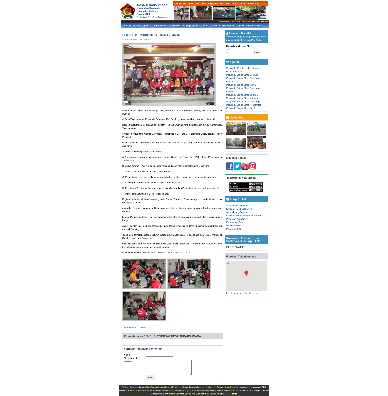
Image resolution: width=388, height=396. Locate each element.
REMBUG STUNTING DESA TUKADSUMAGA (166, 252)
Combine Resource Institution (221, 387)
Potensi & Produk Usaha (250, 25)
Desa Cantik (253, 3)
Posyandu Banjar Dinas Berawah (242, 74)
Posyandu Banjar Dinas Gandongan (243, 101)
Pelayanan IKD (233, 225)
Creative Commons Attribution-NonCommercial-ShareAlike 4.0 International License (202, 394)
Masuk (258, 53)
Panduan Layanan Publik (224, 25)
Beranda (127, 25)
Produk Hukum (160, 25)
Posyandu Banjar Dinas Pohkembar (243, 104)
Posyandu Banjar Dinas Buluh (240, 108)
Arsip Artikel (237, 199)
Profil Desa (181, 3)
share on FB (130, 327)
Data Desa (231, 3)
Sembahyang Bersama (237, 205)
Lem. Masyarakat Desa (212, 3)
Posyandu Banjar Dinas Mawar (241, 84)
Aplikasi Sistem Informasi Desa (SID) (159, 387)
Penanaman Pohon (235, 222)
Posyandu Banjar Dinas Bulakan (242, 94)
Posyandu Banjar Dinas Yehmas (242, 98)
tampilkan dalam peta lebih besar (242, 292)
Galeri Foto (236, 117)
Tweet (143, 327)
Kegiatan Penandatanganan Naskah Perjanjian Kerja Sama (243, 217)
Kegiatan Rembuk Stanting (239, 208)
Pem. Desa (194, 3)
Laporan (205, 25)
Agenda (146, 25)
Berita (137, 25)
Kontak (242, 3)
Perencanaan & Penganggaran (184, 25)
